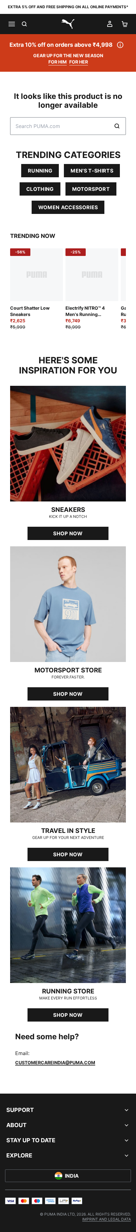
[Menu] (11, 24)
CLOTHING (40, 189)
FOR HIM (57, 61)
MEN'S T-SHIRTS (92, 170)
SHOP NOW (68, 533)
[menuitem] (106, 1219)
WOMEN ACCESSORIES (68, 207)
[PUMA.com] (68, 24)
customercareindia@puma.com (55, 1062)
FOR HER (78, 61)
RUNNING (40, 170)
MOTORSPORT (91, 189)
